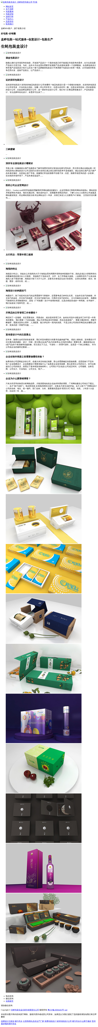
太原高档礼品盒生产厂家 (33, 1021)
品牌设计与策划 (7, 1021)
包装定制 (9, 14)
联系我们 (9, 24)
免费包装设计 (50, 1021)
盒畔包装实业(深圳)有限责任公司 (25, 1010)
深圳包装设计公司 (64, 1021)
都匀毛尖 (18, 1021)
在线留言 (9, 1001)
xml (65, 1010)
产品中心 (9, 19)
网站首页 (9, 6)
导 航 (35, 2)
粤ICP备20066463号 (56, 1010)
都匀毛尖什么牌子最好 (81, 1021)
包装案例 (9, 11)
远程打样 (9, 16)
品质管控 (9, 21)
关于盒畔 (9, 9)
